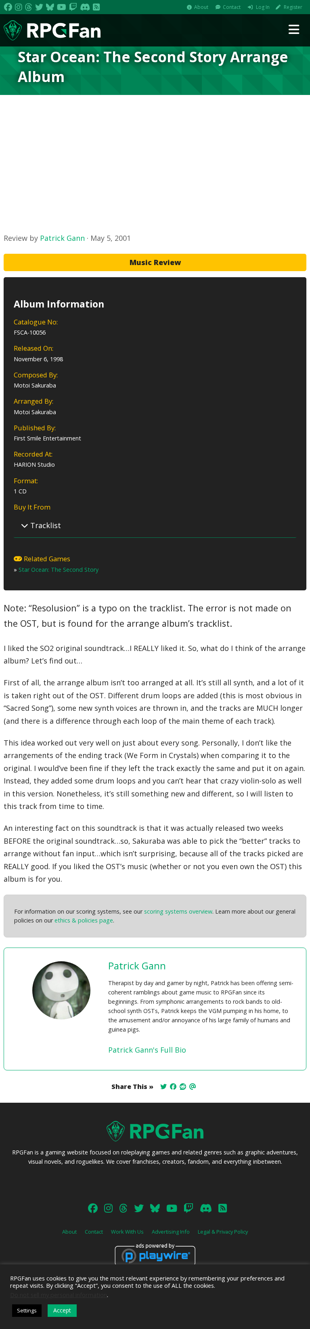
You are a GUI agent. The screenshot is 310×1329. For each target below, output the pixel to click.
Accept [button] (62, 1310)
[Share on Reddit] (183, 1086)
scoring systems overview (178, 911)
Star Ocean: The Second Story (58, 569)
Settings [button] (27, 1310)
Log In (263, 7)
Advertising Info (171, 1231)
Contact (232, 7)
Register (293, 7)
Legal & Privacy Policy (223, 1231)
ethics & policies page (83, 920)
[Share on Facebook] (173, 1086)
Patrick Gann (62, 238)
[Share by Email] (192, 1086)
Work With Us (127, 1231)
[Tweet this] (163, 1086)
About (201, 7)
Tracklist (44, 525)
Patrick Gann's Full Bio (147, 1050)
